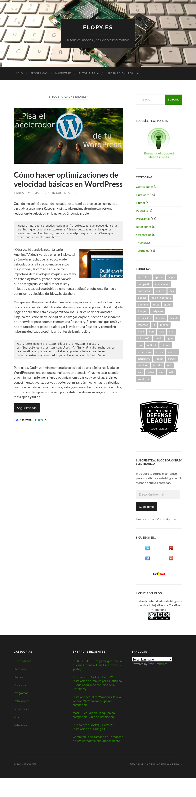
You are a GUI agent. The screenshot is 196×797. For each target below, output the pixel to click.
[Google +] (171, 549)
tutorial (157, 365)
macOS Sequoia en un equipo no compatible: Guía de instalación (94, 715)
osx (140, 345)
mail (171, 331)
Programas (39, 73)
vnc (140, 372)
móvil (158, 338)
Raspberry (144, 358)
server (172, 358)
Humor (140, 202)
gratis (167, 304)
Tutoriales (87, 73)
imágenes (157, 311)
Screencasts (143, 234)
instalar (160, 318)
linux (141, 331)
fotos (156, 304)
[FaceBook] (147, 559)
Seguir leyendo (27, 408)
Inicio (18, 73)
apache (159, 277)
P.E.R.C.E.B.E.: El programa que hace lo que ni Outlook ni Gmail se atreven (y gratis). (97, 665)
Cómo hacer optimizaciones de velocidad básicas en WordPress (68, 179)
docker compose (161, 297)
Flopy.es (98, 27)
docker (142, 297)
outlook (151, 345)
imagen (142, 311)
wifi (171, 372)
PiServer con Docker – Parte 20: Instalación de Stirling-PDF (93, 727)
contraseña (144, 290)
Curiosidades (144, 186)
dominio (143, 304)
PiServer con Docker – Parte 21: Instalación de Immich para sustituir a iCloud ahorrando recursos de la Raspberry (97, 683)
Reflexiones (143, 226)
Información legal (120, 73)
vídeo (150, 372)
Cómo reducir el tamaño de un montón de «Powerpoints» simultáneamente (98, 738)
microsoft (144, 338)
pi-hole (166, 345)
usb (169, 365)
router (159, 358)
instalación (144, 318)
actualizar (144, 277)
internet (143, 324)
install (174, 318)
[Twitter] (147, 549)
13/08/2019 (22, 192)
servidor (143, 365)
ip (154, 324)
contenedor (162, 284)
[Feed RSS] (159, 575)
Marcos (40, 192)
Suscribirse (146, 506)
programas (144, 352)
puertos (172, 352)
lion (151, 331)
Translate (161, 664)
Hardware (63, 73)
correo (160, 290)
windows (143, 379)
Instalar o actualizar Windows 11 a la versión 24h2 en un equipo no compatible (97, 701)
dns (172, 290)
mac (161, 331)
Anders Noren (155, 764)
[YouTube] (171, 559)
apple (171, 277)
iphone (164, 324)
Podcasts (142, 210)
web (161, 372)
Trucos (140, 242)
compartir (144, 284)
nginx (170, 338)
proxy (159, 352)
